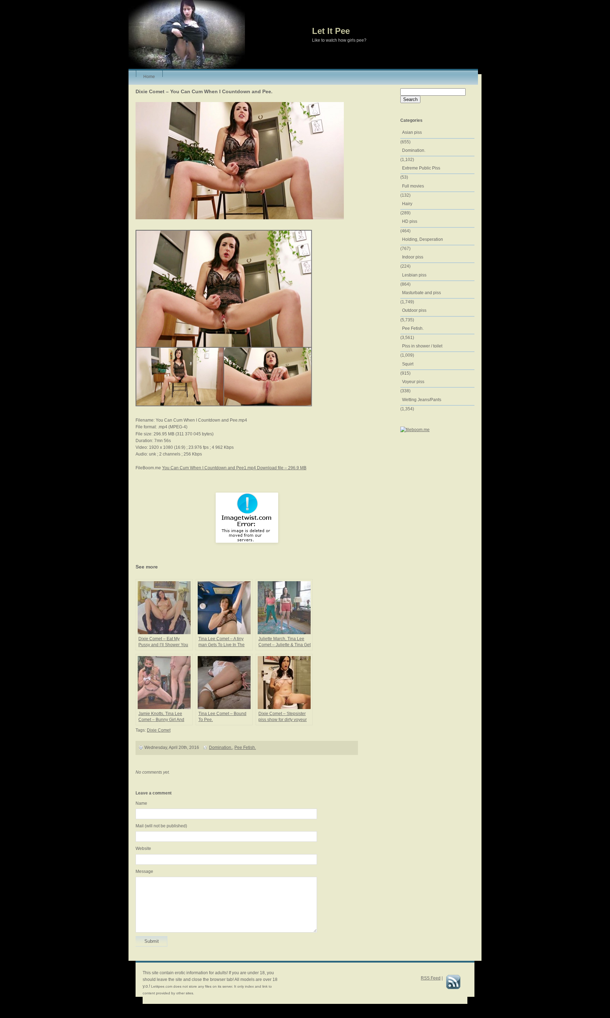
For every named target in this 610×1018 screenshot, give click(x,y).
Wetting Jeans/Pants (421, 399)
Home (149, 75)
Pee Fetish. (245, 747)
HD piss (409, 221)
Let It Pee (331, 31)
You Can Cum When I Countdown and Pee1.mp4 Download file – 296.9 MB (234, 467)
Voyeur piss (413, 381)
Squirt (407, 364)
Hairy (407, 203)
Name (141, 803)
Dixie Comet (159, 730)
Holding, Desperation (422, 239)
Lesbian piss (414, 275)
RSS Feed (431, 978)
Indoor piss (412, 257)
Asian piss (412, 132)
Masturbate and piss (421, 292)
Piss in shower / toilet (422, 346)
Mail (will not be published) (161, 825)
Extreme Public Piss (421, 168)
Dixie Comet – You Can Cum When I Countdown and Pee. (204, 91)
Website (143, 848)
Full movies (413, 186)
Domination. (220, 747)
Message (144, 871)
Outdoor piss (414, 310)
